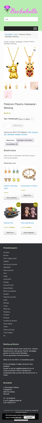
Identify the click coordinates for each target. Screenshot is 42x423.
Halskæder (19, 41)
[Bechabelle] (21, 9)
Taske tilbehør (7, 324)
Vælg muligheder (11, 198)
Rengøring (6, 312)
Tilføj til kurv (17, 125)
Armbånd (6, 252)
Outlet (5, 300)
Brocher (5, 255)
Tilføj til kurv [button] (27, 195)
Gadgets (6, 261)
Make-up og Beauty (9, 291)
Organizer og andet (9, 297)
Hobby (5, 276)
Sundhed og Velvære (10, 321)
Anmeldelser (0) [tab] (11, 144)
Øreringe (6, 303)
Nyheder (17, 134)
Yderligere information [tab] (24, 140)
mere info (18, 417)
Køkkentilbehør (8, 288)
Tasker (5, 326)
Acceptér (29, 417)
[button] (35, 50)
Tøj (4, 335)
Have (5, 273)
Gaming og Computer (10, 264)
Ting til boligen (8, 332)
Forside (6, 41)
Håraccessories (8, 270)
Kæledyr (6, 282)
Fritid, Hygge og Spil (10, 258)
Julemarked (7, 279)
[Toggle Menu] (35, 29)
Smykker (12, 41)
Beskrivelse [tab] (10, 140)
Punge (5, 306)
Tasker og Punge (8, 330)
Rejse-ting (6, 309)
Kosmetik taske (8, 285)
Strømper (6, 318)
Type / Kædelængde (11, 119)
